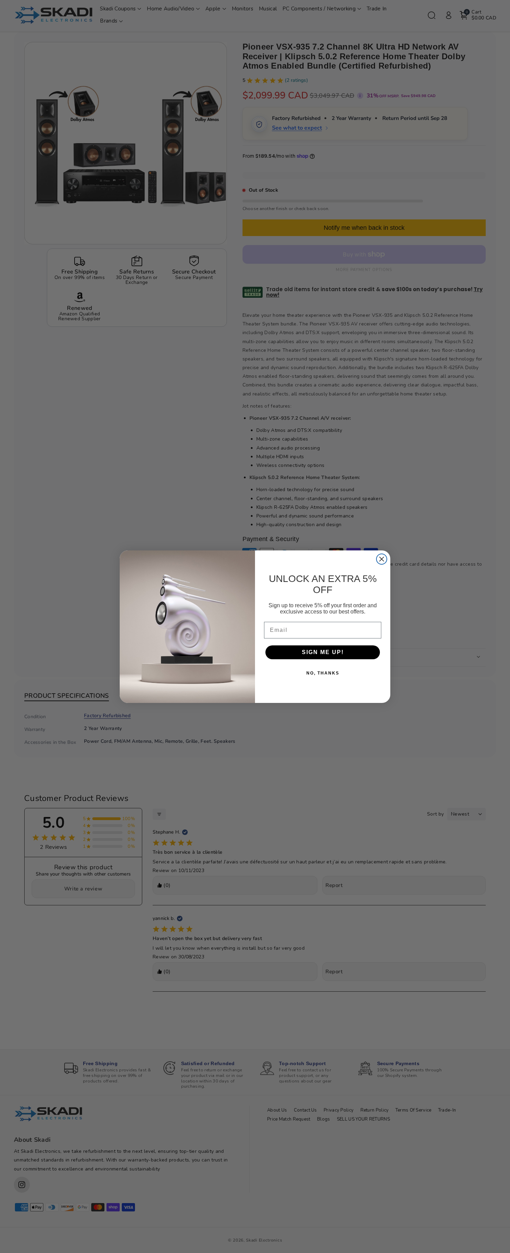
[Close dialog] (381, 559)
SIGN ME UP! (323, 652)
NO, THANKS (322, 673)
